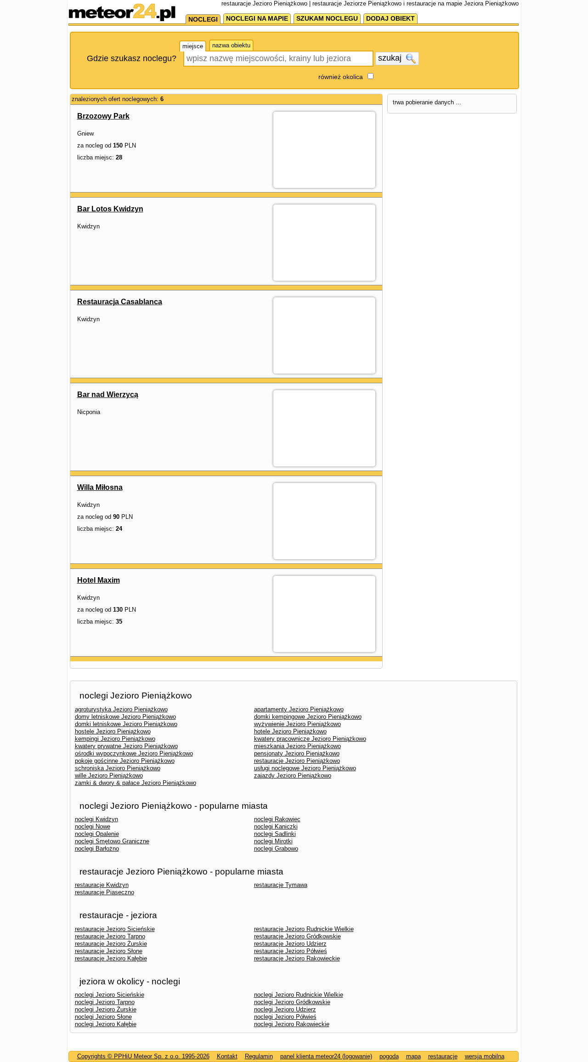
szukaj (391, 57)
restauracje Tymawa (280, 884)
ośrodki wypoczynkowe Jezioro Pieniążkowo (134, 753)
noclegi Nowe (92, 826)
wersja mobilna (484, 1056)
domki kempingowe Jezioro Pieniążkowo (308, 716)
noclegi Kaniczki (276, 826)
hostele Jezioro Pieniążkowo (113, 731)
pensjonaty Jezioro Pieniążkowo (296, 753)
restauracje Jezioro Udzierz (290, 943)
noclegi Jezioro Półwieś (285, 1016)
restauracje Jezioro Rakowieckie (297, 958)
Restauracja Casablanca (119, 302)
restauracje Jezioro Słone (108, 951)
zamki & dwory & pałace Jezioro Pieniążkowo (135, 782)
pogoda (389, 1056)
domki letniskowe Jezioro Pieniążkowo (126, 724)
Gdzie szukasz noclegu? (131, 58)
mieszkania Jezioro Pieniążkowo (297, 746)
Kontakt (227, 1056)
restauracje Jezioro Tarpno (110, 936)
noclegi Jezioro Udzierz (285, 1009)
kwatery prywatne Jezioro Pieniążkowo (126, 746)
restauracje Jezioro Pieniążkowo (297, 760)
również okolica (340, 76)
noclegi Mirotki (273, 841)
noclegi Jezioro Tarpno (105, 1002)
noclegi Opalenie (97, 833)
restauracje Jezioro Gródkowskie (297, 936)
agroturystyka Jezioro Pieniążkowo (121, 709)
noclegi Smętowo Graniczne (112, 841)
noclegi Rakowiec (277, 819)
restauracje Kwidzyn (102, 884)
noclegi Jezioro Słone (103, 1016)
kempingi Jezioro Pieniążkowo (115, 738)
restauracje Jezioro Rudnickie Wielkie (304, 929)
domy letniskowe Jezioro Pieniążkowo (125, 716)
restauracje (443, 1056)
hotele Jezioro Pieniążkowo (290, 731)
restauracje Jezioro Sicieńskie (115, 929)
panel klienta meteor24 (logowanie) (326, 1056)
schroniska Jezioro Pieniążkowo (117, 768)
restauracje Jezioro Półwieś (290, 951)
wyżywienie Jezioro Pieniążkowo (297, 724)
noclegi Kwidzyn (96, 819)
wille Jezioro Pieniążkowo (109, 775)
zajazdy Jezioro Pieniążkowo (292, 775)
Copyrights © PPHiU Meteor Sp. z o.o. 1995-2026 (143, 1056)
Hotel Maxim (98, 580)
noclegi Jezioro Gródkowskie (292, 1002)
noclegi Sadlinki (275, 833)
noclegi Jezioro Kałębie (105, 1024)
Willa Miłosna (100, 487)
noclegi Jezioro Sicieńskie (109, 994)
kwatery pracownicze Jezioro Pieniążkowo (310, 738)
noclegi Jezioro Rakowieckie (291, 1024)
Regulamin (259, 1056)
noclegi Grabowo (276, 848)
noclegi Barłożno (97, 848)
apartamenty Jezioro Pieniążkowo (299, 709)
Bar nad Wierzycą (107, 394)
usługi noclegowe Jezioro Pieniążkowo (305, 768)
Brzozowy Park (103, 116)
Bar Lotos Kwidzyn (110, 209)
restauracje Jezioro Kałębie (111, 958)
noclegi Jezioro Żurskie (105, 1009)
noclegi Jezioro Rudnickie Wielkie (298, 994)
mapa (413, 1056)
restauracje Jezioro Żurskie (111, 943)
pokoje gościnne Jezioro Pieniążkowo (125, 760)
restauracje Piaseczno (104, 892)
